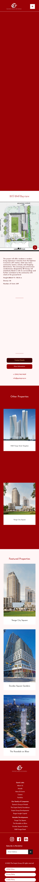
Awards (20, 788)
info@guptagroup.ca (19, 378)
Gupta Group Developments (20, 810)
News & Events (20, 791)
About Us (20, 785)
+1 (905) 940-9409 (19, 374)
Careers (20, 794)
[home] (14, 6)
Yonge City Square (20, 820)
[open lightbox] (19, 226)
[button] (32, 6)
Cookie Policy (10, 879)
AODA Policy (10, 869)
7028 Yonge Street (20, 829)
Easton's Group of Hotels (20, 804)
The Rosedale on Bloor (20, 823)
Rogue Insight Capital (20, 813)
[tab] (19, 360)
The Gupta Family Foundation (20, 807)
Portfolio (20, 797)
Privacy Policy (10, 874)
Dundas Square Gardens (20, 826)
